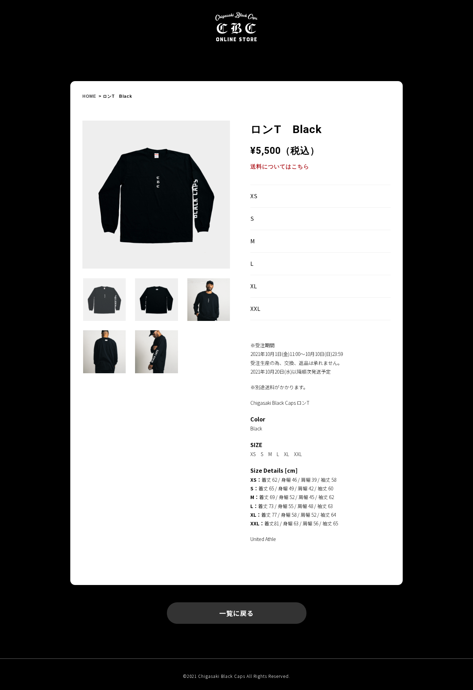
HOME (89, 96)
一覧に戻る (236, 613)
